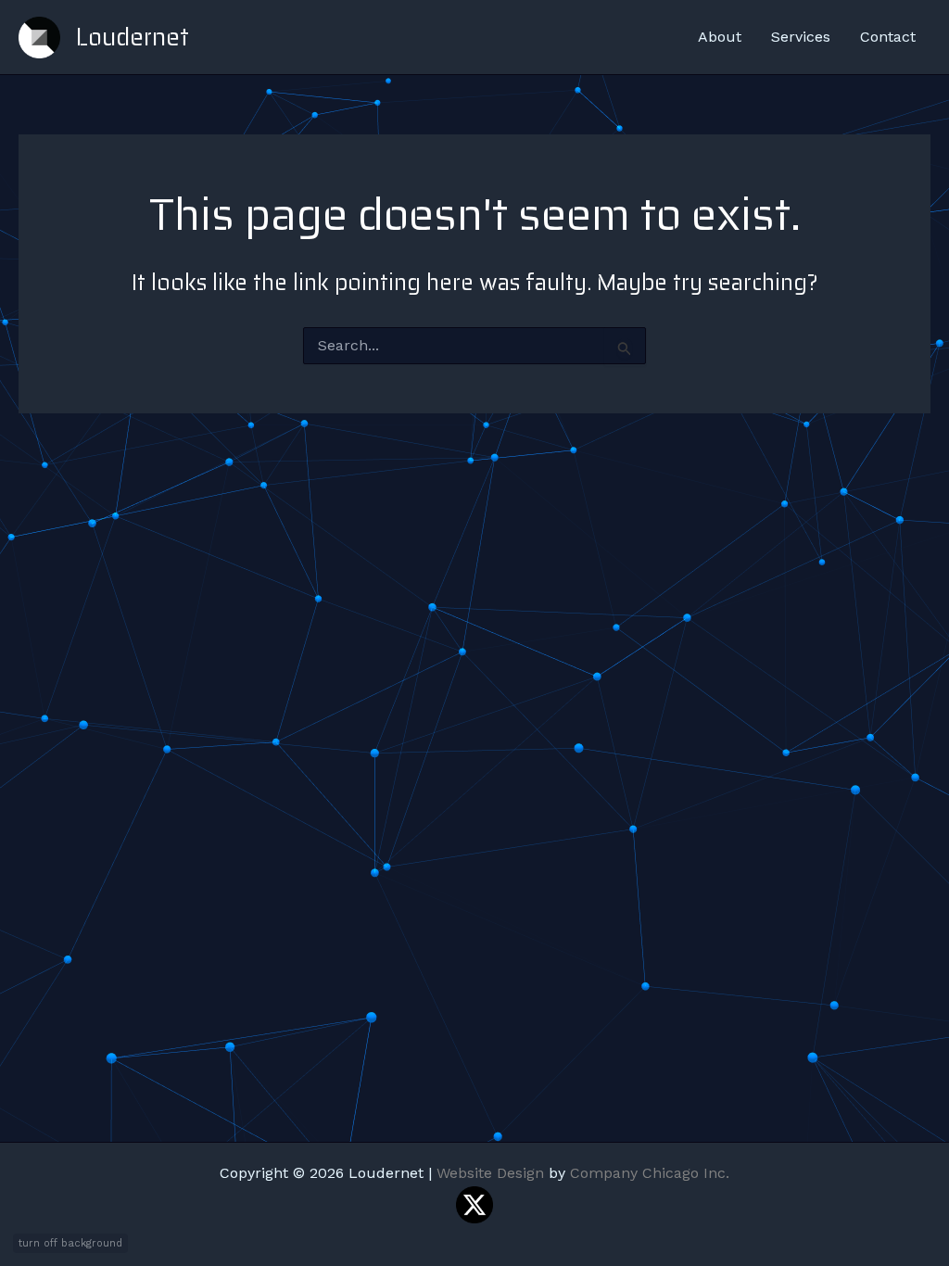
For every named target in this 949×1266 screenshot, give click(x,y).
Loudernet (132, 37)
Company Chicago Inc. (649, 1173)
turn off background (70, 1243)
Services (800, 36)
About (719, 36)
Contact (888, 36)
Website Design (490, 1173)
